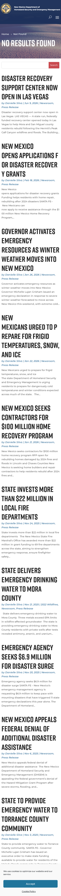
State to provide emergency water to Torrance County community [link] (30, 814)
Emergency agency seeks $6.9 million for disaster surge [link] (28, 656)
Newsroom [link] (46, 103)
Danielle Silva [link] (13, 103)
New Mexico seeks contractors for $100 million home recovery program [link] (27, 422)
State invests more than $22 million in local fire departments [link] (28, 503)
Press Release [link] (10, 107)
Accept (30, 883)
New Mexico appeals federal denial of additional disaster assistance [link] (29, 733)
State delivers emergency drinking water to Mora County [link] (29, 584)
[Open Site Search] (50, 17)
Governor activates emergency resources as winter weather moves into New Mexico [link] (30, 249)
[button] (57, 17)
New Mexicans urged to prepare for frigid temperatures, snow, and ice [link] (30, 336)
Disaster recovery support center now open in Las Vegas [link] (30, 87)
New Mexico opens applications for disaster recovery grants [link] (30, 160)
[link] (30, 12)
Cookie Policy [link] (29, 891)
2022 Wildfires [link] (49, 604)
